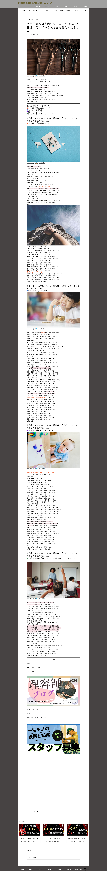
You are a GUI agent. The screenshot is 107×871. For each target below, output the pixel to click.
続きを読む (77, 10)
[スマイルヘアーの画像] (29, 830)
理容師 (35, 10)
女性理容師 (54, 10)
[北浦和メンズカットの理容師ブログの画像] (77, 830)
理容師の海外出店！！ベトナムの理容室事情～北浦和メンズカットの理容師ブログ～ (29, 840)
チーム (41, 10)
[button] (86, 10)
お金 (47, 10)
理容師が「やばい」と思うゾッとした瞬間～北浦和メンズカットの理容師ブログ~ (76, 840)
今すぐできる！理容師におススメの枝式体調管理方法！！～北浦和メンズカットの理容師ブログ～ (53, 840)
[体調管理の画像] (53, 830)
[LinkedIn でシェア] (34, 811)
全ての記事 (22, 10)
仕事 (29, 10)
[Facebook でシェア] (27, 811)
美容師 (62, 10)
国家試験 (68, 10)
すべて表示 (85, 820)
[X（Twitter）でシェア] (31, 811)
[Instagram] (85, 869)
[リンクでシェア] (38, 811)
